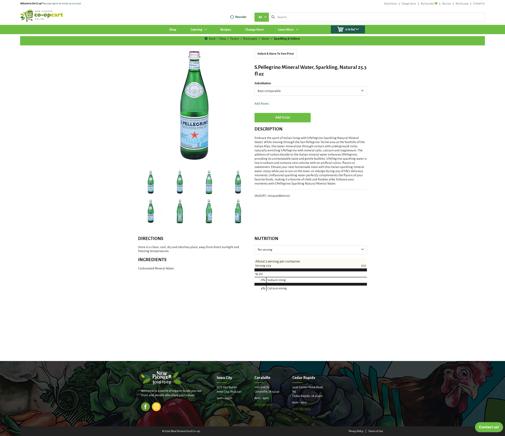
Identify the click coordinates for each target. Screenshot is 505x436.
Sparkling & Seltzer (287, 38)
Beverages (250, 38)
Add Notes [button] (261, 103)
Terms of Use (375, 431)
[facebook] (145, 406)
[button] (150, 182)
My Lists (446, 3)
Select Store (390, 3)
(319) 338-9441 (226, 404)
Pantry (234, 38)
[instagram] (156, 406)
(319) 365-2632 (301, 409)
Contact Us (479, 3)
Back (211, 38)
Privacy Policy (356, 431)
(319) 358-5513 (263, 404)
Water (265, 38)
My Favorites (427, 3)
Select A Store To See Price (275, 53)
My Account (462, 3)
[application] (489, 428)
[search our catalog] (273, 17)
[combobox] (261, 17)
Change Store (409, 3)
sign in (54, 3)
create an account (71, 3)
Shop (222, 38)
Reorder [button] (241, 17)
